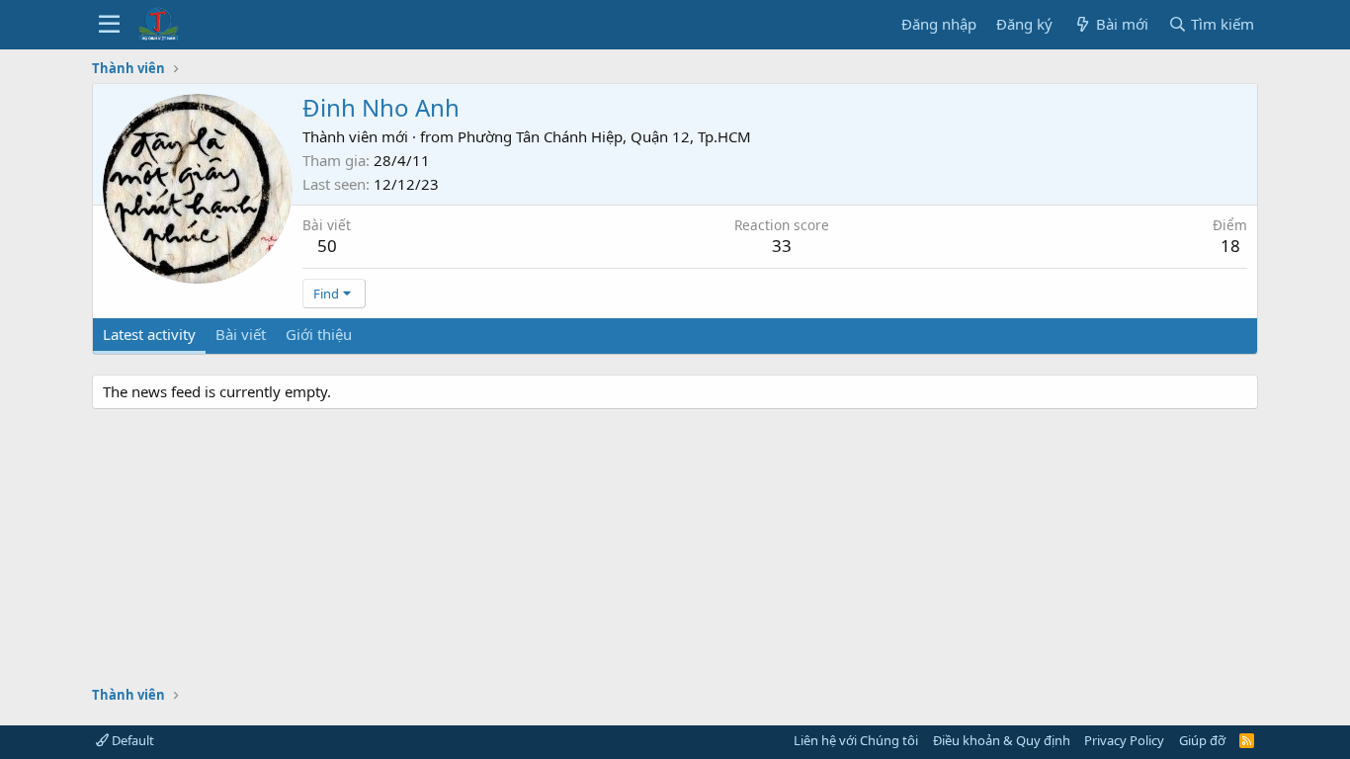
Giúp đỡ (1202, 740)
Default (131, 740)
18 (1230, 245)
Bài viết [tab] (240, 334)
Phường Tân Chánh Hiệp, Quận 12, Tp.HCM (604, 136)
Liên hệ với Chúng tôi (856, 740)
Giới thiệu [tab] (319, 334)
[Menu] (109, 24)
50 (327, 245)
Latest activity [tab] (149, 334)
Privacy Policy (1124, 740)
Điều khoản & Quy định (1001, 740)
